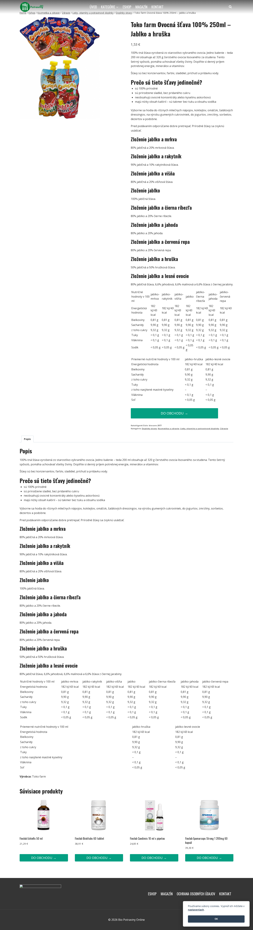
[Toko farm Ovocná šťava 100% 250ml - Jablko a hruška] (60, 68)
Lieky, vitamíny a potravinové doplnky (199, 428)
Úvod (93, 6)
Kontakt (157, 6)
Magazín (141, 6)
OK (216, 919)
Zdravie (224, 428)
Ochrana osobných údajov (196, 893)
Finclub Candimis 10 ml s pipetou (147, 838)
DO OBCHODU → (174, 413)
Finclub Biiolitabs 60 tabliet (89, 838)
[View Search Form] (230, 7)
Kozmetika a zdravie (168, 428)
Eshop (127, 6)
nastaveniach (196, 909)
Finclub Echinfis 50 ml (31, 838)
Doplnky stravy (149, 428)
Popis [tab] (27, 439)
